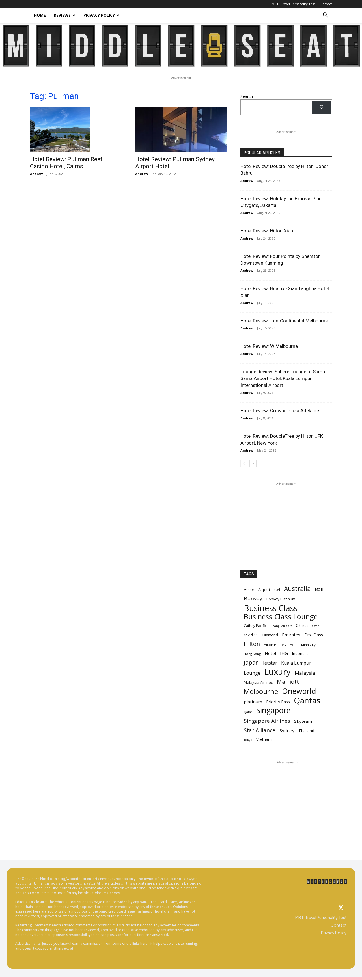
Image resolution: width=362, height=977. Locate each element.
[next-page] (253, 463)
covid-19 (251, 634)
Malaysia (305, 673)
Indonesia (301, 653)
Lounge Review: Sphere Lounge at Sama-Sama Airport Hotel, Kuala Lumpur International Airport (283, 378)
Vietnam (264, 739)
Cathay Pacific (255, 625)
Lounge (252, 673)
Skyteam (303, 721)
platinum (253, 701)
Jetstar (270, 663)
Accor (249, 589)
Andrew (36, 174)
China (302, 625)
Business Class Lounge (281, 617)
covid (316, 626)
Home (40, 15)
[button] (325, 15)
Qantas (307, 700)
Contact (326, 4)
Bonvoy (253, 598)
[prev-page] (243, 463)
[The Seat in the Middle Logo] (327, 881)
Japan (251, 662)
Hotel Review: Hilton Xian (266, 231)
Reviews (62, 15)
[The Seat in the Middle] (181, 46)
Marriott (288, 682)
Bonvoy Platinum (280, 598)
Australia (297, 589)
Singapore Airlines (267, 721)
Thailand (306, 730)
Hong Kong (252, 654)
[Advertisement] (286, 522)
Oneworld (299, 691)
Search (246, 96)
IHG (284, 653)
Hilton (252, 644)
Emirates (291, 634)
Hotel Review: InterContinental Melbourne (284, 320)
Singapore (273, 710)
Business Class (271, 608)
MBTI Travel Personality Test (293, 4)
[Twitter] (341, 908)
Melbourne (261, 692)
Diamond (270, 634)
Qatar (248, 712)
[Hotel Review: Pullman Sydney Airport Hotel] (181, 129)
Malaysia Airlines (258, 682)
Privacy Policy (99, 15)
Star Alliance (259, 730)
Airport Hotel (269, 589)
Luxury (277, 672)
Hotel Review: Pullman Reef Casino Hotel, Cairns (66, 163)
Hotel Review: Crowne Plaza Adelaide (279, 410)
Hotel (270, 653)
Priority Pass (278, 701)
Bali (319, 589)
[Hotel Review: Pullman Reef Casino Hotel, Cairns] (76, 129)
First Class (313, 634)
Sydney (286, 730)
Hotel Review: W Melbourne (269, 346)
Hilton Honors (275, 644)
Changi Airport (281, 626)
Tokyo (248, 740)
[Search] (321, 107)
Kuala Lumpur (296, 663)
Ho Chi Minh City (303, 644)
